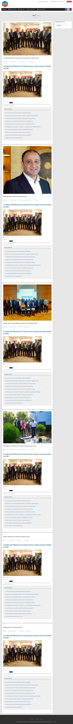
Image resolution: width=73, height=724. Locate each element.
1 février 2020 (13, 326)
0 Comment (31, 61)
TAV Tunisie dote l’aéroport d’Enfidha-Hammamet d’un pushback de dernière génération (20, 118)
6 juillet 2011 (12, 540)
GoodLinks (54, 721)
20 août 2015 (12, 449)
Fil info (21, 326)
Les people (26, 200)
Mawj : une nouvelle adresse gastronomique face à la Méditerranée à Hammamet (19, 129)
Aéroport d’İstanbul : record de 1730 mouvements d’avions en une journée (17, 132)
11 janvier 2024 (13, 61)
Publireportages (22, 61)
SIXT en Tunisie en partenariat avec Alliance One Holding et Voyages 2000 (18, 112)
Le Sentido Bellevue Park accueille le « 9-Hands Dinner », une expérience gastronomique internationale (23, 126)
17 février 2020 (13, 200)
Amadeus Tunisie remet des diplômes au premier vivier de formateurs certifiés (20, 323)
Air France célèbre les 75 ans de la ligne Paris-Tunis (13, 137)
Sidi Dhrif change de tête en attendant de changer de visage (16, 536)
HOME (35, 17)
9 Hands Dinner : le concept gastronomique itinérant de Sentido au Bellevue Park (19, 121)
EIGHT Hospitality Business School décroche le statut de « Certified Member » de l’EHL (20, 262)
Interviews (21, 200)
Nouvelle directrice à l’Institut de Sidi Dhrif (12, 627)
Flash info (19, 540)
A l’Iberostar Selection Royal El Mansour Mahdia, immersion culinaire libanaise (18, 135)
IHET (38, 17)
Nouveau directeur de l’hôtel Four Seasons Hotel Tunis (15, 196)
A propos (43, 1)
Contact (46, 1)
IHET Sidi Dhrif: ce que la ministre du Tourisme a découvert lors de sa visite (19, 446)
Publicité (40, 1)
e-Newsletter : (53, 1)
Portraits (29, 200)
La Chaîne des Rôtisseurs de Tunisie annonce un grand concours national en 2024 (21, 58)
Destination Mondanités (22, 449)
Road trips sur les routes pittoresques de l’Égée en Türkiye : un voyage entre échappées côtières (21, 115)
